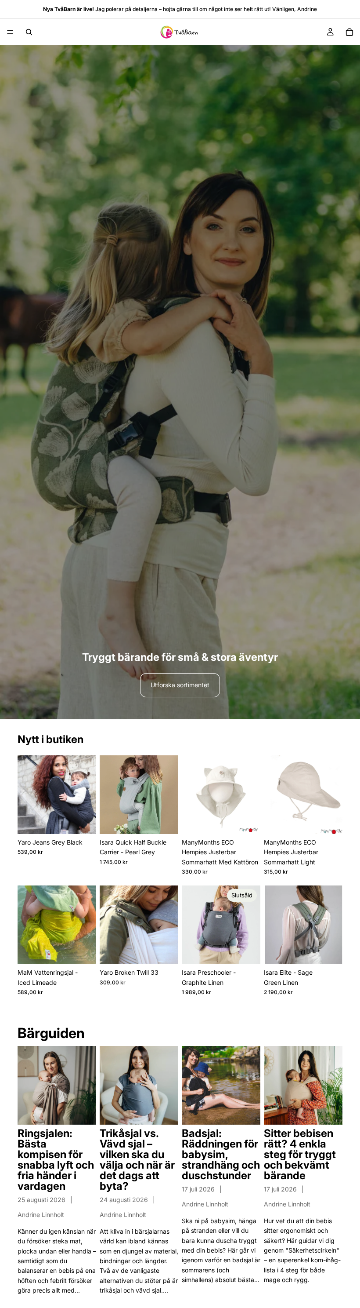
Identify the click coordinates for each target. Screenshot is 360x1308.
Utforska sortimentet (180, 685)
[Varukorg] (349, 32)
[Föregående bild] (27, 794)
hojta (169, 9)
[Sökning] (29, 32)
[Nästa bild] (86, 794)
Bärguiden (51, 1033)
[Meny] (10, 32)
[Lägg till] (165, 820)
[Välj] (82, 820)
